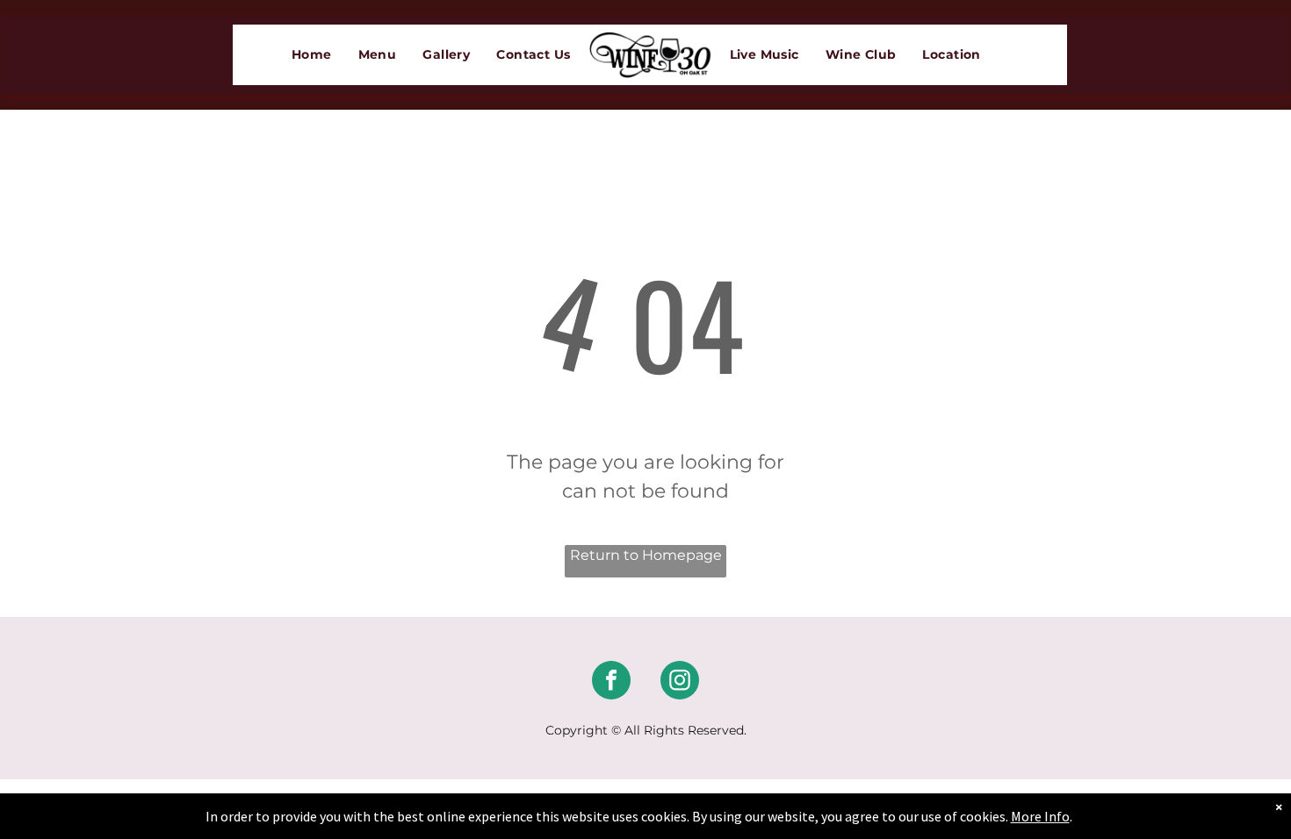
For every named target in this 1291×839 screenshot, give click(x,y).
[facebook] (611, 682)
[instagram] (679, 682)
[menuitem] (311, 54)
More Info (1040, 816)
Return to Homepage (646, 555)
